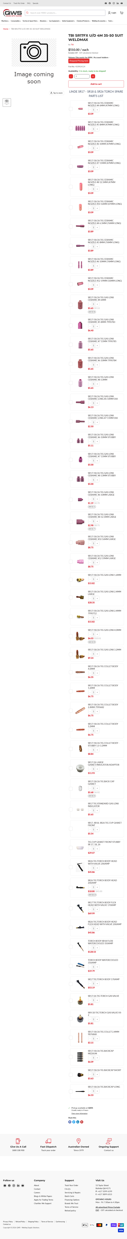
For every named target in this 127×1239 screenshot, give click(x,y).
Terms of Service (71, 1207)
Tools (110, 21)
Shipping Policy (33, 1222)
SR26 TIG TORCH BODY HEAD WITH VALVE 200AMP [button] (102, 862)
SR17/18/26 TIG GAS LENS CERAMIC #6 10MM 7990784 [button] (102, 359)
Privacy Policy (8, 1222)
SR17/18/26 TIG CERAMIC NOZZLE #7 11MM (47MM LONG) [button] (104, 161)
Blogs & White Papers (43, 1196)
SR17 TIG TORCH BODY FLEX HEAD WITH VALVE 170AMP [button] (102, 903)
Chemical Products (83, 21)
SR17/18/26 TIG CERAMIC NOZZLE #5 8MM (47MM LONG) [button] (103, 123)
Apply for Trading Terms (43, 1200)
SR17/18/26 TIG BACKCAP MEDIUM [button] (101, 1052)
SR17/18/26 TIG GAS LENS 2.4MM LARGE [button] (104, 592)
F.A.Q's (68, 1189)
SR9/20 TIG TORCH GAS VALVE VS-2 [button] (105, 1013)
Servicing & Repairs (72, 1192)
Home (5, 29)
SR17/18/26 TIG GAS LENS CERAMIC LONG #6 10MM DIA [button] (103, 397)
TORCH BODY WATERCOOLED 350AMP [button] (103, 961)
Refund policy (70, 1210)
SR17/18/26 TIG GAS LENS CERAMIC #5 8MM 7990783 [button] (101, 320)
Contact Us (7, 3)
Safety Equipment (68, 21)
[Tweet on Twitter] (73, 1121)
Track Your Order (71, 1185)
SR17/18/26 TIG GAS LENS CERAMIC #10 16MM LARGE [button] (102, 537)
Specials (35, 3)
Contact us (7, 1224)
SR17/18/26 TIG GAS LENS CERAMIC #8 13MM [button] (101, 378)
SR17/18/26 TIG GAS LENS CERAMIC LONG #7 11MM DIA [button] (103, 416)
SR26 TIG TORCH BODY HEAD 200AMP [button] (102, 881)
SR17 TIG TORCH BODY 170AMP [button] (103, 979)
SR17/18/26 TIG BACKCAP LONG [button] (104, 1086)
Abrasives (43, 21)
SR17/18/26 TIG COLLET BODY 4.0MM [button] (103, 667)
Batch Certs (69, 1196)
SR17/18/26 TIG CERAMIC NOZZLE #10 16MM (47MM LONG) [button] (105, 202)
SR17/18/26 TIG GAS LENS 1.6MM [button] (104, 575)
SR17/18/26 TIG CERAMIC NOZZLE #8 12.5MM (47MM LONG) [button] (101, 182)
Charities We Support (42, 1203)
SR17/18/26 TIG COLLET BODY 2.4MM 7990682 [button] (103, 705)
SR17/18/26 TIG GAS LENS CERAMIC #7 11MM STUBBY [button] (102, 455)
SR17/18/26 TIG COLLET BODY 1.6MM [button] (103, 686)
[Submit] (27, 13)
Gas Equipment (54, 21)
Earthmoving (60, 1222)
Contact (37, 1189)
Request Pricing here (79, 61)
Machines (4, 21)
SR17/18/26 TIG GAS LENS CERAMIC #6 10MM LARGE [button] (101, 493)
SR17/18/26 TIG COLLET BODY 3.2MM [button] (103, 725)
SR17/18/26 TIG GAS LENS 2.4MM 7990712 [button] (104, 612)
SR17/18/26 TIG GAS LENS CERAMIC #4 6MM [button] (101, 298)
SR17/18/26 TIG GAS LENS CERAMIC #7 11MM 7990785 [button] (102, 339)
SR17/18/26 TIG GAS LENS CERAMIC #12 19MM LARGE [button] (102, 557)
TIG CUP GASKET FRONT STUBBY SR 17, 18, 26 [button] (104, 843)
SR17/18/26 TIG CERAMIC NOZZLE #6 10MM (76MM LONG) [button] (104, 260)
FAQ (28, 3)
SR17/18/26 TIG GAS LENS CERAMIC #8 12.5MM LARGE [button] (102, 515)
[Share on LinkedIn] (77, 1121)
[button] (90, 110)
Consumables (15, 21)
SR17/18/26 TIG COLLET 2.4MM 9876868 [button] (103, 1033)
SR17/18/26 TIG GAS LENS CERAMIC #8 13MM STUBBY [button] (102, 474)
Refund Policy (20, 1222)
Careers (37, 1192)
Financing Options (72, 1200)
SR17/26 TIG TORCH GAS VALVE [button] (103, 996)
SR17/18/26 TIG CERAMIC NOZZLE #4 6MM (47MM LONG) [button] (103, 104)
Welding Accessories (99, 21)
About (36, 1185)
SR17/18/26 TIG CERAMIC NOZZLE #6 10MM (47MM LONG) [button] (104, 142)
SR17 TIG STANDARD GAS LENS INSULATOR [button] (103, 804)
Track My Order (19, 3)
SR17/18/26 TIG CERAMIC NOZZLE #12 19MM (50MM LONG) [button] (105, 279)
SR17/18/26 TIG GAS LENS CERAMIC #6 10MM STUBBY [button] (102, 435)
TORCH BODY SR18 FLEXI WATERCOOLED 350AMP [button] (100, 942)
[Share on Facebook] (69, 1121)
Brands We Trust (71, 1203)
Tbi (72, 44)
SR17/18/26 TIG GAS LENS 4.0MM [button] (104, 630)
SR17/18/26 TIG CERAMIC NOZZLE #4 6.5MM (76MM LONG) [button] (104, 221)
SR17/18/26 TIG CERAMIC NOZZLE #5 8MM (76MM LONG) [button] (103, 241)
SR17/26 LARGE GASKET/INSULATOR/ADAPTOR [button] (103, 763)
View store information (79, 1113)
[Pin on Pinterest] (81, 1121)
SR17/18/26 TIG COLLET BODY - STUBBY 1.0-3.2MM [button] (103, 744)
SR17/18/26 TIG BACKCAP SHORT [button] (104, 1070)
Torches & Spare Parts (30, 21)
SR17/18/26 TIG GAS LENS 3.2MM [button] (104, 649)
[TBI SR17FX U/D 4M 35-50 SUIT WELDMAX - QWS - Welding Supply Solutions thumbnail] (7, 103)
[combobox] (65, 13)
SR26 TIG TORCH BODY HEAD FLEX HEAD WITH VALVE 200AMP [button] (104, 923)
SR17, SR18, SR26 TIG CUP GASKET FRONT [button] (105, 824)
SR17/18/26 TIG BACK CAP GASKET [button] (101, 782)
